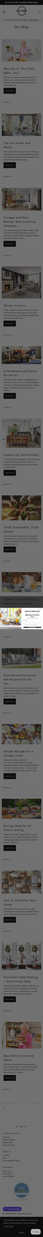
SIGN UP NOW (32, 627)
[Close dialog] (40, 609)
